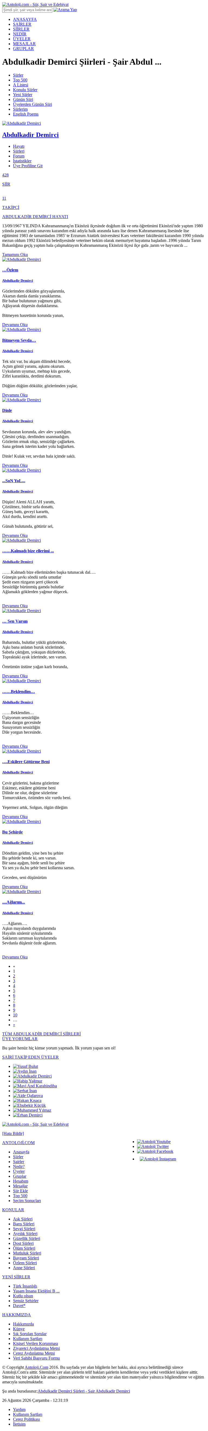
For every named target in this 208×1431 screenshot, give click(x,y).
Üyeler (19, 1171)
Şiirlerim (20, 109)
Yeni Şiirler (22, 94)
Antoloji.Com (36, 1367)
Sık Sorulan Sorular (30, 1333)
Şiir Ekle (20, 1191)
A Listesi (20, 85)
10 (15, 1015)
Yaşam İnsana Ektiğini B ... (36, 1291)
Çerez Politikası (26, 1419)
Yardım (19, 1409)
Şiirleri (18, 151)
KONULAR (13, 1209)
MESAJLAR (24, 43)
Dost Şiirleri (23, 1243)
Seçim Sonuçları (27, 1200)
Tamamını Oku (15, 254)
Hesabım (20, 1181)
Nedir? (19, 1166)
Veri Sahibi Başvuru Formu (36, 1358)
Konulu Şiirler (25, 89)
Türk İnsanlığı (25, 1286)
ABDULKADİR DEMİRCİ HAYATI (35, 216)
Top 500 (20, 80)
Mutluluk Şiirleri (27, 1253)
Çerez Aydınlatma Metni (34, 1353)
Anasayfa (21, 1152)
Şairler (18, 1161)
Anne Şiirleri (24, 1267)
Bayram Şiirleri (26, 1258)
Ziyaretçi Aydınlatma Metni (36, 1348)
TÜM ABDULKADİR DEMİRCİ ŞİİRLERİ (41, 1034)
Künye (19, 1329)
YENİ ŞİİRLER (16, 1277)
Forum (18, 156)
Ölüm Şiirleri (24, 1248)
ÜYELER (22, 39)
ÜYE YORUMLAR (20, 1038)
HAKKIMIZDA (16, 1314)
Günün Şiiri (23, 99)
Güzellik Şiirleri (26, 1238)
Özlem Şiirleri (25, 1263)
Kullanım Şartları (27, 1338)
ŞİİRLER (21, 29)
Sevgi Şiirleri (24, 1228)
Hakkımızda (23, 1324)
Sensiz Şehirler (25, 1300)
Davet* (19, 1305)
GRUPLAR (23, 48)
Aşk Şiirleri (22, 1219)
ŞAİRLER (22, 24)
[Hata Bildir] (13, 1133)
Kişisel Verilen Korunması (35, 1343)
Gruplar (19, 1176)
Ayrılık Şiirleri (25, 1233)
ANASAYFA (25, 19)
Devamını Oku (15, 324)
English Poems (25, 114)
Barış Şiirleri (23, 1224)
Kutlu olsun (23, 1296)
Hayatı (18, 146)
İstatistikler (22, 161)
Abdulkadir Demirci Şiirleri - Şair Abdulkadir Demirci (84, 1391)
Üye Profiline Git (28, 165)
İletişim (19, 1424)
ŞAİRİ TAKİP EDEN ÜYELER (30, 1057)
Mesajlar (20, 1186)
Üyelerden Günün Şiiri (32, 104)
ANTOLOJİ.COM (18, 1142)
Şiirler (18, 75)
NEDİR (20, 34)
